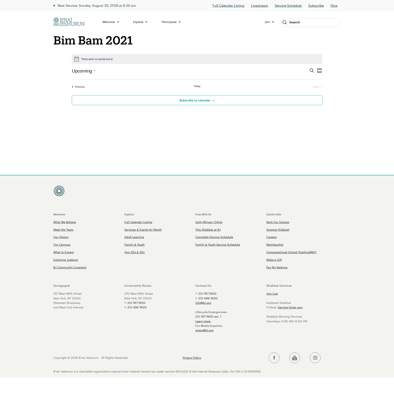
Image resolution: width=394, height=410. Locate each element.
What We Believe (64, 222)
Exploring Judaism (65, 259)
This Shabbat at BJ (208, 229)
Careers (271, 237)
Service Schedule (288, 5)
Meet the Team (63, 229)
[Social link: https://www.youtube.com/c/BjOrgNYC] (294, 357)
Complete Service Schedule (214, 237)
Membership (274, 244)
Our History (61, 237)
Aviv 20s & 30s (134, 252)
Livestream (259, 5)
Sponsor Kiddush (277, 229)
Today (197, 86)
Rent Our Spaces (277, 222)
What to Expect (63, 252)
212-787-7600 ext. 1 (208, 316)
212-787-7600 (136, 302)
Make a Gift (274, 259)
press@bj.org (204, 330)
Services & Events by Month (143, 229)
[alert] (197, 59)
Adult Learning (134, 237)
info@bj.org (203, 302)
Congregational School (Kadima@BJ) (291, 252)
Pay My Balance (276, 267)
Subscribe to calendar (194, 100)
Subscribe (316, 5)
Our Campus (61, 244)
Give (333, 5)
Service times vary (290, 307)
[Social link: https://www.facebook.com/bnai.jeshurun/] (274, 357)
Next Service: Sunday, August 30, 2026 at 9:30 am (96, 5)
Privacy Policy (192, 357)
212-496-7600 (137, 307)
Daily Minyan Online (208, 222)
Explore (129, 214)
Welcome (59, 214)
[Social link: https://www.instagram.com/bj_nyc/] (315, 357)
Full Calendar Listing (228, 5)
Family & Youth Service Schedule (217, 244)
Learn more (203, 321)
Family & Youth (134, 244)
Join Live (272, 293)
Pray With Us (203, 214)
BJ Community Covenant (69, 267)
